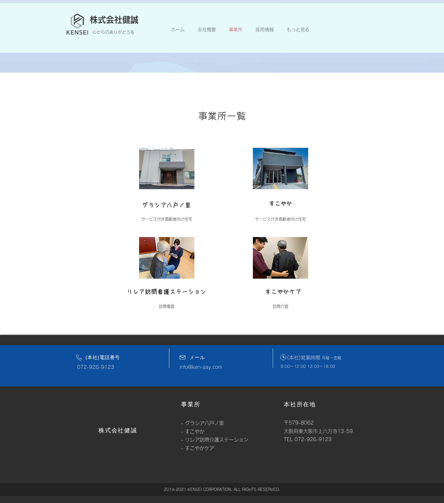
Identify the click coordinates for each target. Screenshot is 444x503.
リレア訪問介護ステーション (216, 439)
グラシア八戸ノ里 (204, 423)
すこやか (280, 203)
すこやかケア (199, 448)
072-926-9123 (95, 367)
